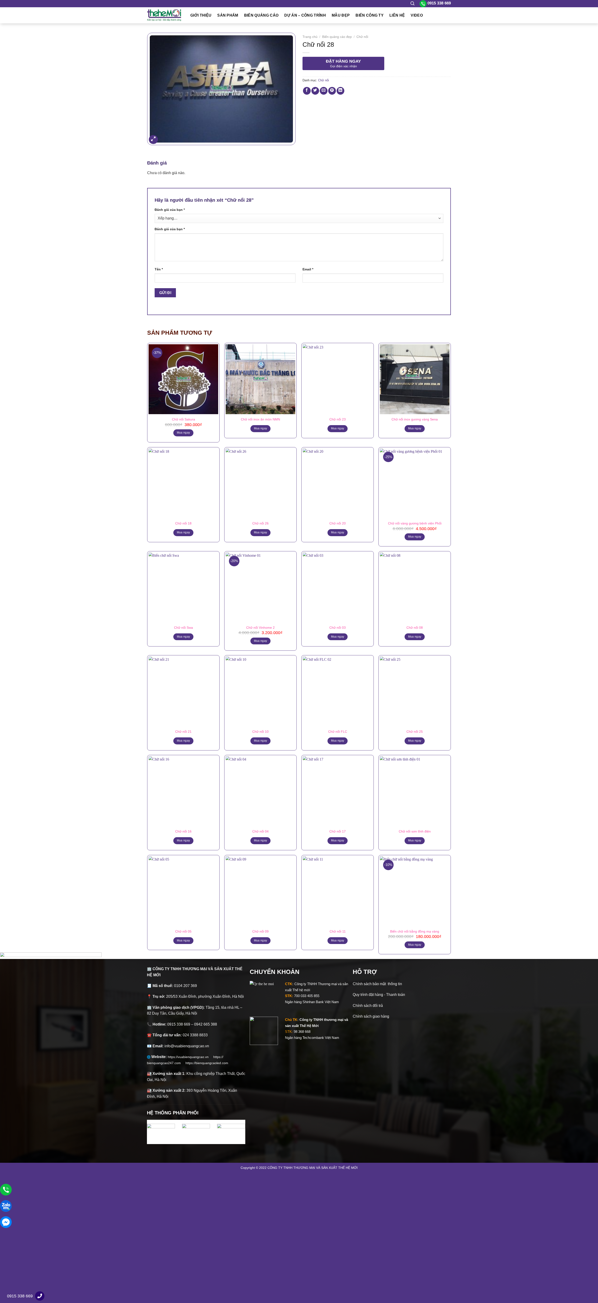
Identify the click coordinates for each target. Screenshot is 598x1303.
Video (417, 15)
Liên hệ (397, 15)
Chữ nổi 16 (183, 831)
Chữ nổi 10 (260, 731)
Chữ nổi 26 (260, 523)
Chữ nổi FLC (337, 731)
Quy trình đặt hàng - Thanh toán (379, 995)
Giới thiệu (200, 15)
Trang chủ (310, 37)
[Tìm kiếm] (412, 3)
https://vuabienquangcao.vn (190, 1057)
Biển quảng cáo (261, 15)
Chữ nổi (362, 37)
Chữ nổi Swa (183, 627)
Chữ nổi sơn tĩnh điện (415, 831)
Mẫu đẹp (341, 15)
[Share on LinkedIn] (340, 91)
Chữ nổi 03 (337, 627)
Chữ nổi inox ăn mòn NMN (260, 419)
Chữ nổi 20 (337, 523)
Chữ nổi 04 (260, 831)
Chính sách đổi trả (368, 1006)
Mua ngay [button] (183, 432)
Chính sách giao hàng (371, 1016)
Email (308, 269)
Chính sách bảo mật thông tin (377, 984)
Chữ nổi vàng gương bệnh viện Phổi (414, 523)
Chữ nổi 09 (260, 931)
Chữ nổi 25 (414, 731)
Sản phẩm (227, 15)
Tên (159, 269)
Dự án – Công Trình (305, 15)
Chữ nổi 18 (183, 523)
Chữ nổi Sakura (183, 419)
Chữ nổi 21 (183, 731)
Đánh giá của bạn (170, 210)
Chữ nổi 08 (414, 627)
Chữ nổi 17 (337, 831)
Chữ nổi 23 (337, 419)
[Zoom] (153, 139)
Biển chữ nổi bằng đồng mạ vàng (414, 931)
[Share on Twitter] (315, 91)
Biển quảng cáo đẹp (337, 37)
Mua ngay (260, 428)
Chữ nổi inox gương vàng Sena (415, 419)
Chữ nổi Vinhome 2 (260, 627)
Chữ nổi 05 (183, 931)
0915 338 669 (20, 1296)
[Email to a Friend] (323, 91)
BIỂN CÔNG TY (370, 15)
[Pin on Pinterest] (332, 91)
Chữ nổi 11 (338, 931)
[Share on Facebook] (307, 91)
